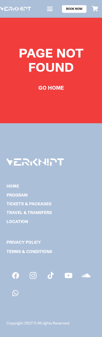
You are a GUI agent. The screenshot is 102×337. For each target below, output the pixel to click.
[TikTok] (51, 275)
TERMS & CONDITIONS (29, 251)
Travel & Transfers (29, 212)
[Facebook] (15, 275)
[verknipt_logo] (15, 9)
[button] (50, 9)
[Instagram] (33, 275)
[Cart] (95, 9)
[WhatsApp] (15, 293)
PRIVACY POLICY (24, 242)
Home (13, 186)
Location (17, 221)
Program (17, 195)
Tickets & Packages (29, 204)
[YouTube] (68, 275)
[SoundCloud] (86, 275)
